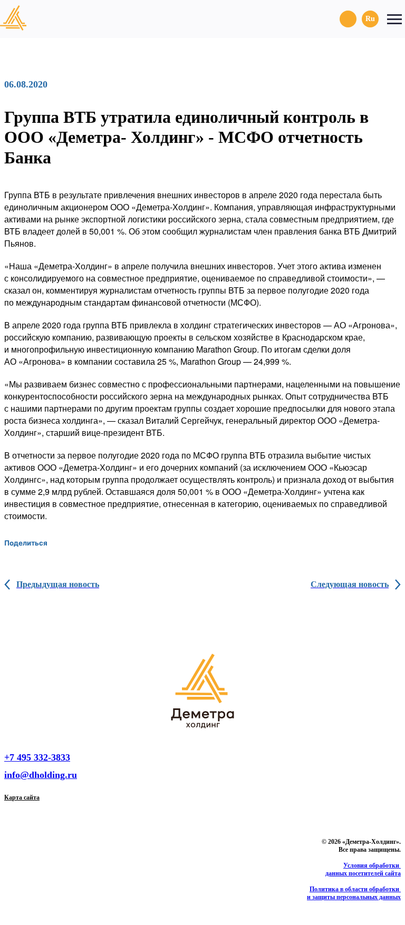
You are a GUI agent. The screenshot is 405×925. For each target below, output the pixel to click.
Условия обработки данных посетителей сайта (363, 869)
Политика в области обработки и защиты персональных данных (354, 893)
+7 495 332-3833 (37, 757)
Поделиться (25, 543)
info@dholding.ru (40, 775)
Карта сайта (22, 797)
